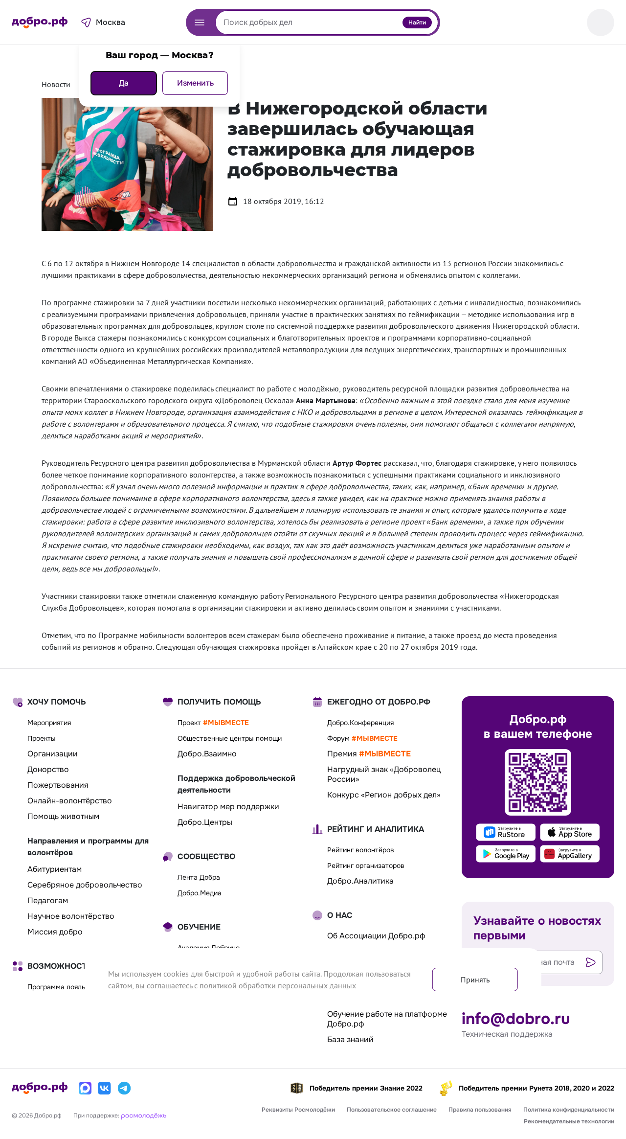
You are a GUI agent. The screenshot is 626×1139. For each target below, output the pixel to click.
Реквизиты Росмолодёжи (298, 1110)
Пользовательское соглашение (392, 1110)
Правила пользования (480, 1110)
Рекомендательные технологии (569, 1121)
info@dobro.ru (516, 1019)
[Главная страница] (39, 22)
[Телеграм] (124, 1088)
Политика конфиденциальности (568, 1110)
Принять (475, 979)
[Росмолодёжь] (144, 1115)
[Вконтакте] (104, 1088)
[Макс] (85, 1088)
